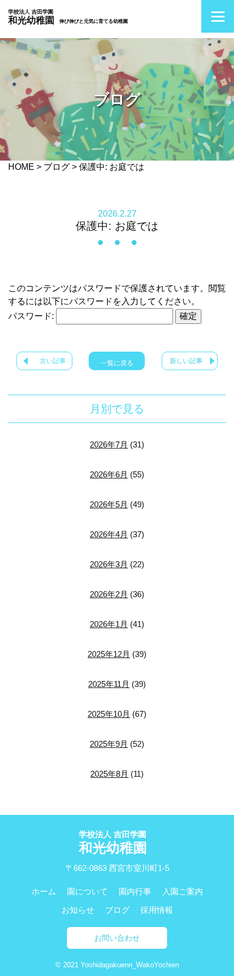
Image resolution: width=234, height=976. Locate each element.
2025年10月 (109, 714)
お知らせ (77, 909)
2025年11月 (109, 684)
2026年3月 (109, 564)
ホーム (44, 891)
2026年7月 (109, 444)
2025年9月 (109, 743)
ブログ (117, 909)
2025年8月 (109, 773)
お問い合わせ (117, 938)
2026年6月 (109, 474)
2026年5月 (109, 504)
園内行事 (135, 891)
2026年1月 (109, 624)
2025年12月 (109, 654)
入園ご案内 (182, 891)
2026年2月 (109, 594)
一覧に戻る (117, 363)
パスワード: (32, 316)
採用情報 (156, 909)
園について (87, 891)
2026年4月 (109, 534)
